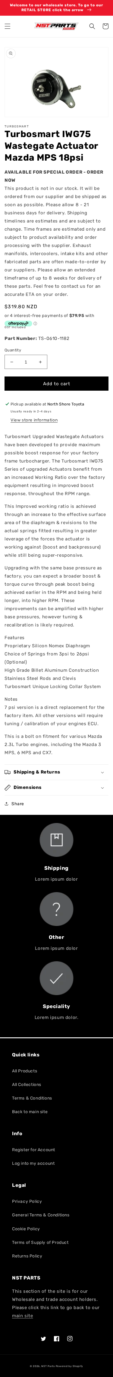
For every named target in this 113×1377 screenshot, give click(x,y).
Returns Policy (27, 1256)
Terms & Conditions (32, 1098)
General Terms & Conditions (41, 1215)
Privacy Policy (27, 1201)
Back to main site (30, 1111)
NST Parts (48, 1366)
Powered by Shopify (69, 1366)
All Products (24, 1071)
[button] (7, 26)
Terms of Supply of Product (40, 1242)
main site (22, 1315)
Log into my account (33, 1163)
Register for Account (33, 1149)
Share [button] (17, 803)
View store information (34, 420)
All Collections (26, 1084)
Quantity (13, 350)
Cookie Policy (26, 1228)
